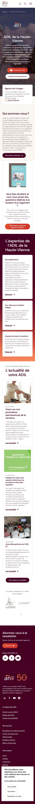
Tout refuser (11, 791)
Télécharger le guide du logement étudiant (17, 226)
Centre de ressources (10, 734)
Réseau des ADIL (8, 715)
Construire (6, 762)
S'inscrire (8, 646)
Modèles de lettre (8, 740)
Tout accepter (11, 787)
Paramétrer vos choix (14, 796)
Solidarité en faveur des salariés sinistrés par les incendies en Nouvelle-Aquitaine (15, 481)
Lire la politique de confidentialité (15, 781)
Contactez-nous (19, 70)
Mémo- (9, 743)
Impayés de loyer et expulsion (16, 336)
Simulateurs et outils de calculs (13, 731)
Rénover (5, 765)
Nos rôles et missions (12, 155)
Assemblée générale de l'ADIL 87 (17, 545)
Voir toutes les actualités (17, 580)
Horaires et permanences (17, 76)
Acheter (5, 759)
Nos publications (11, 259)
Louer (4, 756)
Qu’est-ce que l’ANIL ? (10, 712)
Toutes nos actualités (10, 718)
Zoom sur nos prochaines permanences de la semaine (16, 413)
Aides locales (7, 737)
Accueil (4, 12)
